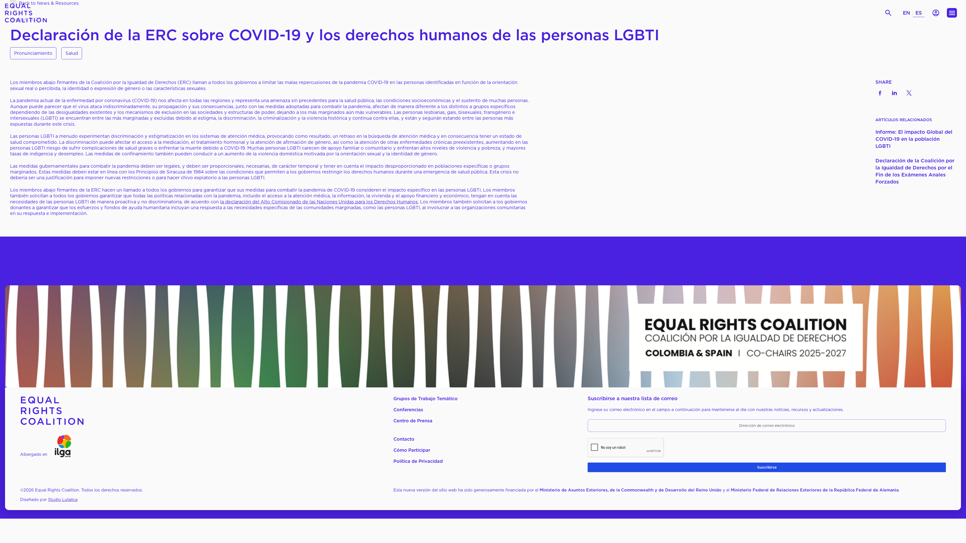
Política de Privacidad (418, 461)
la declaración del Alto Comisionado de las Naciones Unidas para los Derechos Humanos (319, 202)
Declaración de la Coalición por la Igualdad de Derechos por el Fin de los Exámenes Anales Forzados (914, 171)
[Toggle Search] (888, 13)
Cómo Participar (411, 450)
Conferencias (408, 409)
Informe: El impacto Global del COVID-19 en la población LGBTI (913, 139)
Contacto (403, 439)
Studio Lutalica (62, 499)
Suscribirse (767, 467)
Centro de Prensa (412, 421)
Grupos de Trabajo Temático (425, 398)
